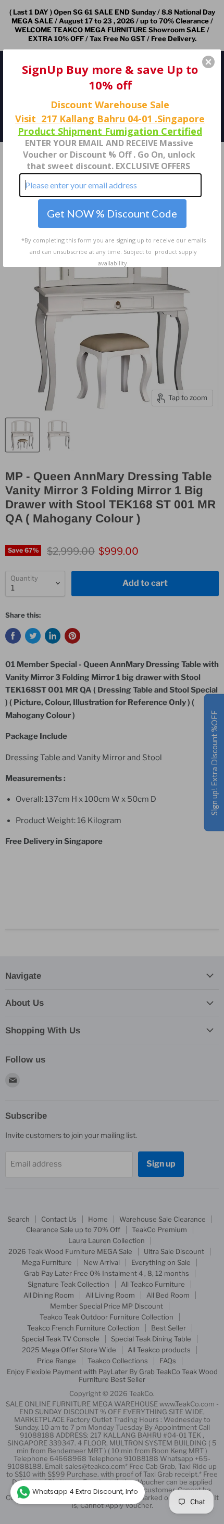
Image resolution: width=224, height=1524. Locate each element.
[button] (208, 62)
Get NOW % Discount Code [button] (112, 213)
